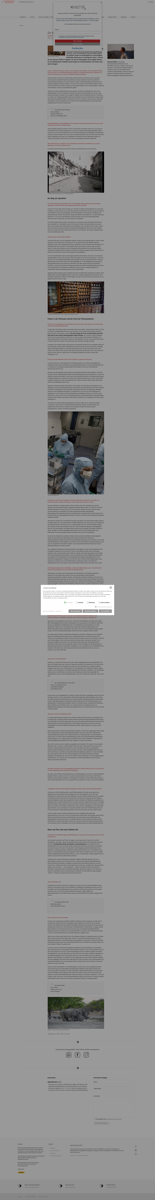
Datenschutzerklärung (48, 611)
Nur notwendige (75, 611)
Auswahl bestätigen (90, 611)
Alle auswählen (105, 611)
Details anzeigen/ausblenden (104, 606)
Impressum (58, 611)
